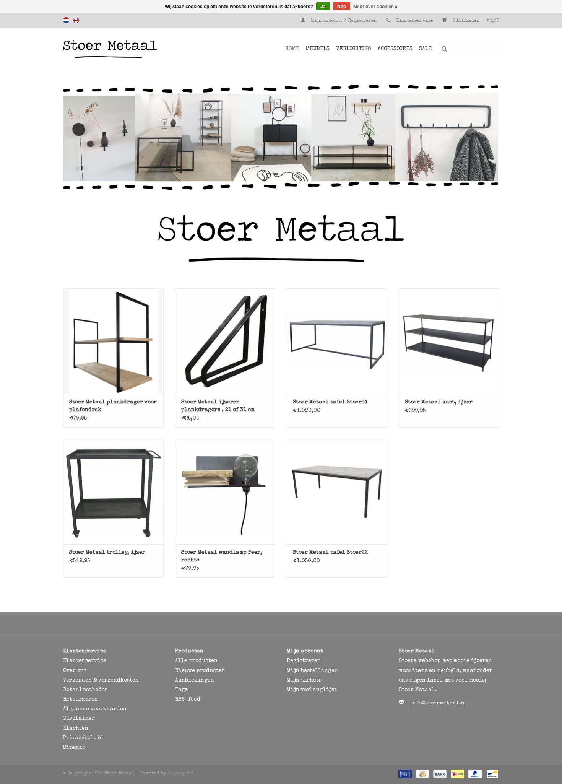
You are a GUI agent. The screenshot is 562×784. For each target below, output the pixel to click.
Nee (341, 6)
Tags (181, 690)
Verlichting (353, 49)
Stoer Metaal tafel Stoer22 (330, 552)
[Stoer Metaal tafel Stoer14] (337, 341)
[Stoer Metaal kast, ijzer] (449, 341)
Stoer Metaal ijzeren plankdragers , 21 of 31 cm (218, 406)
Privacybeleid (83, 738)
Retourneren (80, 699)
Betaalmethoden (85, 690)
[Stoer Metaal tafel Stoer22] (337, 491)
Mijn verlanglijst (312, 690)
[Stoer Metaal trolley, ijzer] (113, 491)
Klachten (75, 728)
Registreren (304, 661)
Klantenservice (414, 21)
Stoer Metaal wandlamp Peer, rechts (221, 556)
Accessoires (395, 49)
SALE (425, 49)
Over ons (74, 670)
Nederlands (66, 20)
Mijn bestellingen (312, 670)
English (76, 20)
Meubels (318, 49)
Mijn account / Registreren (343, 21)
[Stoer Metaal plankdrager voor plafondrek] (113, 341)
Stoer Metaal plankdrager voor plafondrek (113, 406)
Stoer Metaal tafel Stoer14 (330, 402)
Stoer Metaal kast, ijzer (439, 402)
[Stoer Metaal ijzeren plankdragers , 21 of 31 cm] (225, 341)
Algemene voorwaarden (95, 709)
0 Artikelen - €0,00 (475, 21)
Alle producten (196, 661)
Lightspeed (180, 773)
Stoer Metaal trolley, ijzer (107, 552)
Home (292, 49)
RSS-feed (187, 699)
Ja (323, 6)
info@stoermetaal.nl (438, 703)
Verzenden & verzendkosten (101, 680)
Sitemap (74, 747)
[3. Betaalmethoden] (404, 774)
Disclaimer (79, 718)
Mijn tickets (304, 680)
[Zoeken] (441, 49)
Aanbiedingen (194, 680)
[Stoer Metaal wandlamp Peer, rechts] (225, 491)
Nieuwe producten (200, 670)
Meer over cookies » (375, 6)
